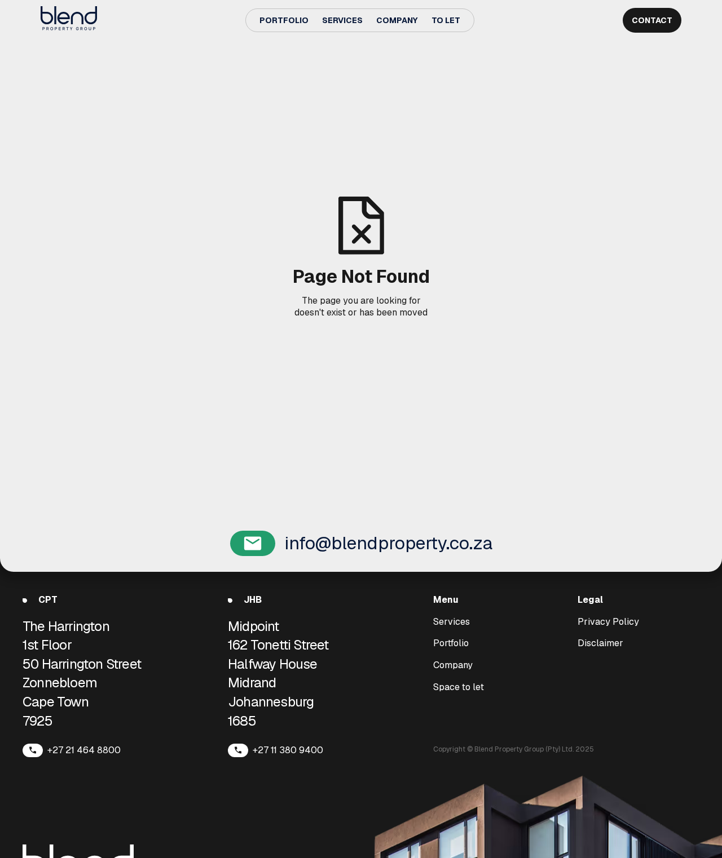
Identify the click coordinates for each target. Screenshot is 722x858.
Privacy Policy (608, 622)
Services (342, 20)
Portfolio (284, 20)
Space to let (458, 687)
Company (397, 20)
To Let (446, 20)
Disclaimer (600, 643)
